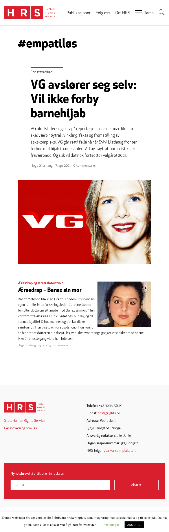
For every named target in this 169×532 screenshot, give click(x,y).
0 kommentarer (84, 166)
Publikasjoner (78, 13)
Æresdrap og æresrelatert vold (41, 283)
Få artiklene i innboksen (37, 474)
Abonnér (136, 484)
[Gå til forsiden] (24, 407)
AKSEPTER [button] (134, 525)
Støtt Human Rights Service (24, 421)
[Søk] (162, 12)
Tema (149, 13)
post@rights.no (108, 413)
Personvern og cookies (20, 428)
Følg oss (103, 13)
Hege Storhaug (42, 166)
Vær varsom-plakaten (119, 451)
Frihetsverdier (41, 72)
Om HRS (122, 13)
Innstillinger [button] (111, 524)
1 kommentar (60, 345)
